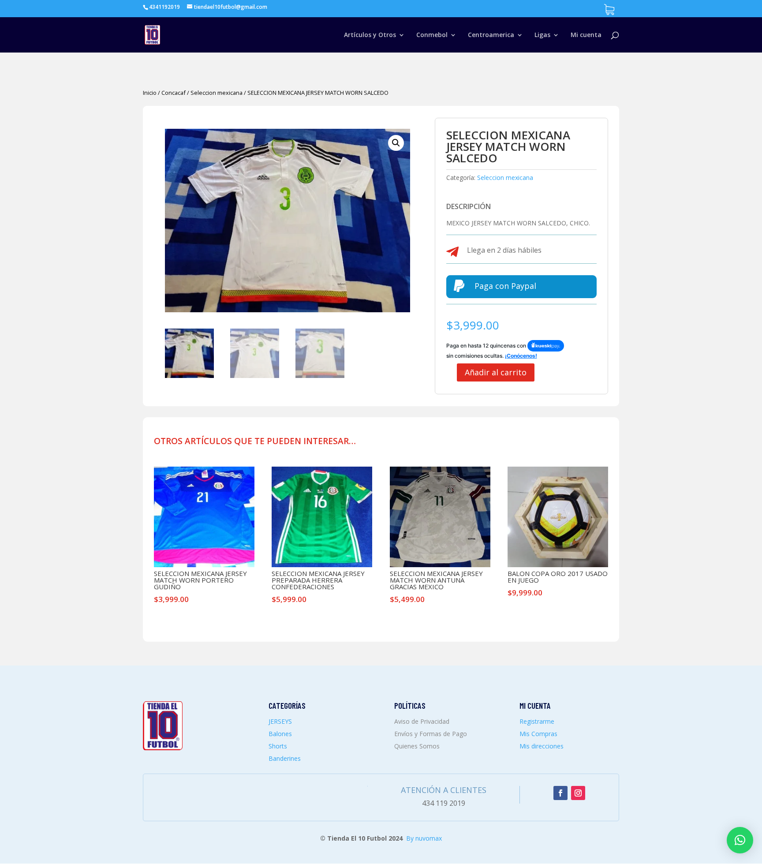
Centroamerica (491, 35)
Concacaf (173, 93)
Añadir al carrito (496, 372)
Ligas (542, 35)
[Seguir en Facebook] (560, 793)
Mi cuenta (586, 35)
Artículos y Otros (370, 35)
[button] (396, 143)
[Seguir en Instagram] (578, 793)
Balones (280, 733)
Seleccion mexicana (216, 93)
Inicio (150, 93)
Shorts (278, 746)
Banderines (285, 758)
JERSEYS (280, 721)
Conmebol (432, 35)
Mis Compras (538, 733)
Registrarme (536, 721)
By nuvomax (424, 838)
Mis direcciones (541, 746)
